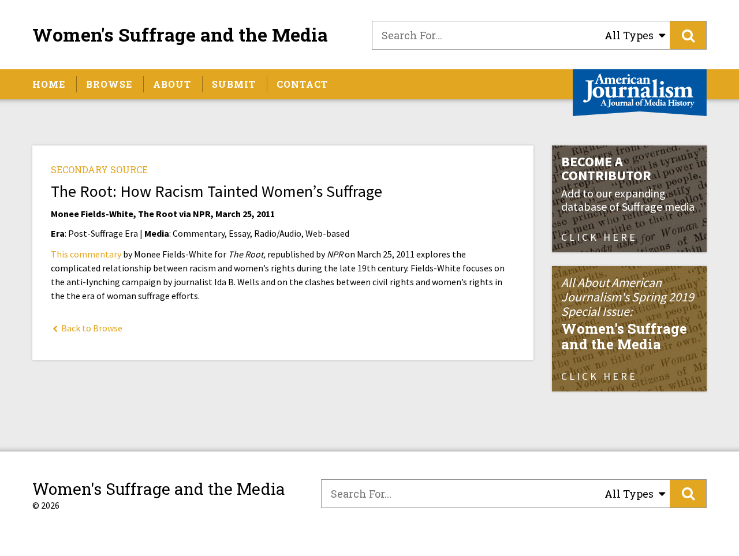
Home (48, 84)
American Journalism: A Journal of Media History (640, 92)
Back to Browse (90, 328)
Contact (302, 84)
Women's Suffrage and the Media (180, 34)
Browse (109, 84)
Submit (234, 84)
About (172, 84)
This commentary (86, 254)
